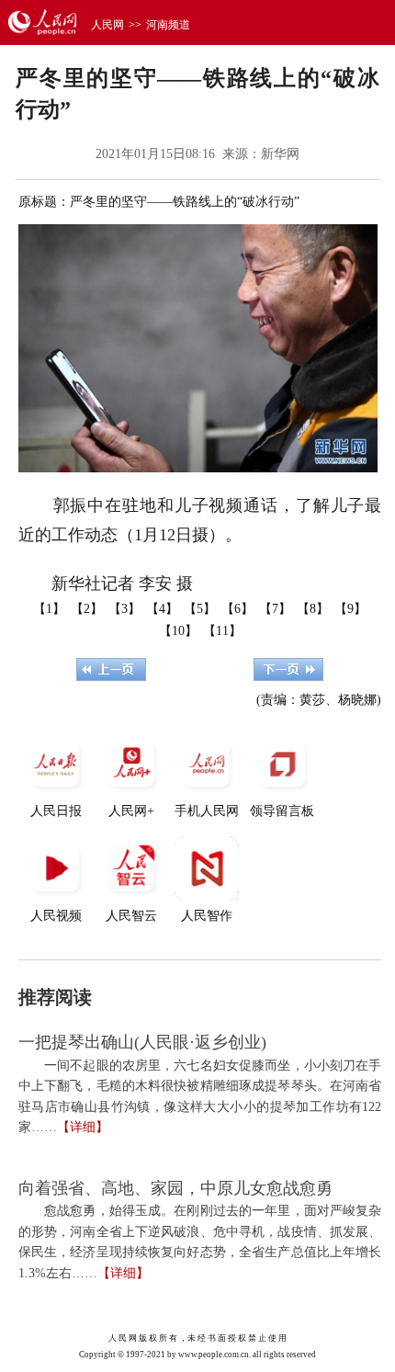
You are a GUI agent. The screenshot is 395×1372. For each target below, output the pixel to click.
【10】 (178, 631)
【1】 (49, 609)
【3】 (124, 609)
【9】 (350, 609)
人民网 (107, 24)
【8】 (313, 609)
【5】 (200, 609)
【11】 (222, 631)
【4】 (162, 609)
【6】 (237, 609)
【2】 (87, 609)
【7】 (275, 609)
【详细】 (82, 1127)
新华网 (280, 154)
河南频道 (168, 24)
